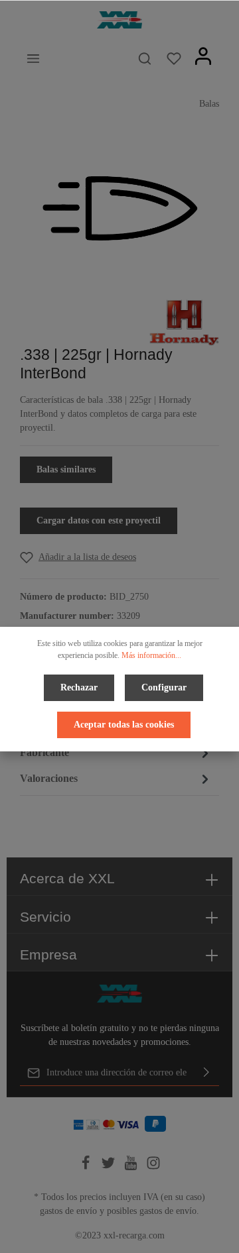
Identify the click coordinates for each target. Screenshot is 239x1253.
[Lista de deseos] (174, 58)
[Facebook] (87, 1167)
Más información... (151, 655)
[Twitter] (109, 1167)
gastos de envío (68, 1211)
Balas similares (66, 469)
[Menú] (33, 58)
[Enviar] (206, 1073)
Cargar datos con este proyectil (99, 520)
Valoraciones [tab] (49, 778)
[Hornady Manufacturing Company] (184, 322)
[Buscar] (144, 58)
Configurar (164, 687)
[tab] (116, 753)
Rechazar (79, 687)
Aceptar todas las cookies (124, 725)
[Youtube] (132, 1167)
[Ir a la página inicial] (119, 20)
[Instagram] (153, 1167)
